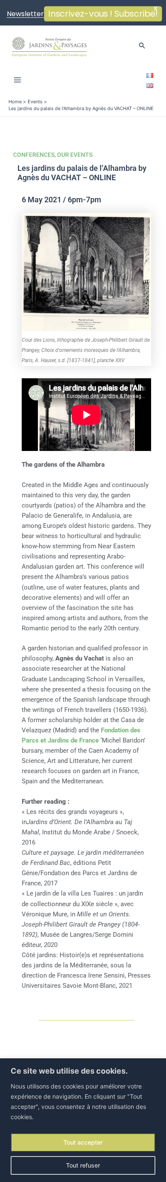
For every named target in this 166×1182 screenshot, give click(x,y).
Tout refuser (83, 1165)
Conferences (33, 154)
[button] (142, 46)
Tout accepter (83, 1142)
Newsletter (25, 14)
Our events (74, 154)
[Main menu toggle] (17, 80)
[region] (83, 1120)
